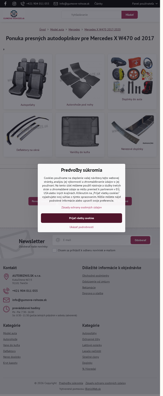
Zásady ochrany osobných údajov (81, 207)
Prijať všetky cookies (81, 218)
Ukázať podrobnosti (82, 227)
